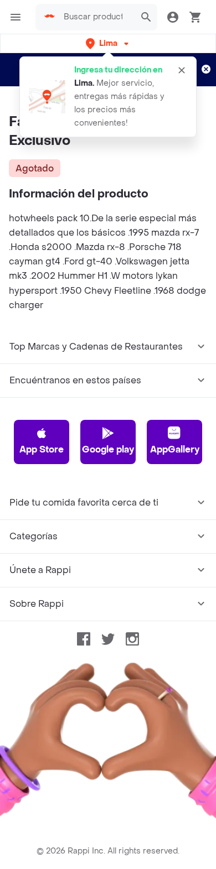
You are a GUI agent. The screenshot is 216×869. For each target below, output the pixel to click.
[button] (108, 43)
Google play (108, 449)
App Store (41, 449)
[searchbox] (96, 17)
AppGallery (174, 449)
